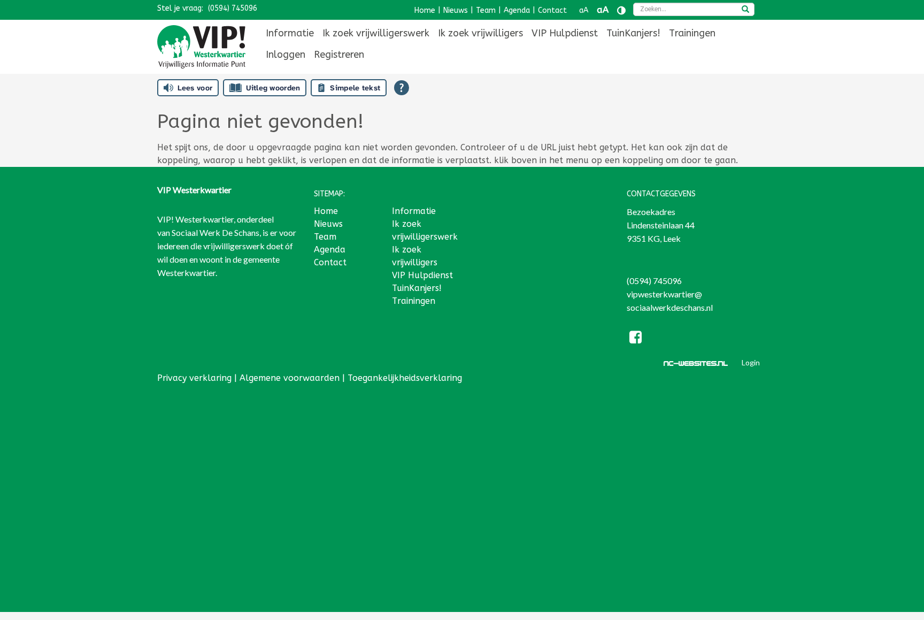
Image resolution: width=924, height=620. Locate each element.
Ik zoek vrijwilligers (480, 33)
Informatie (290, 33)
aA (583, 10)
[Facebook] (636, 339)
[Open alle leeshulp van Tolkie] (401, 87)
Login (751, 362)
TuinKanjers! (633, 33)
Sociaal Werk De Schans (215, 232)
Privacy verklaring (194, 378)
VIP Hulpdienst (565, 33)
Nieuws (455, 10)
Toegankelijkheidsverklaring (405, 378)
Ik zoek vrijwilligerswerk (375, 33)
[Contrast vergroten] (621, 10)
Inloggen (285, 54)
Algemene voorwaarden (290, 378)
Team (486, 10)
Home (424, 10)
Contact (552, 10)
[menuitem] (289, 33)
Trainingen (692, 33)
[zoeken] (745, 10)
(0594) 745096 (232, 8)
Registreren (339, 54)
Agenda (517, 10)
